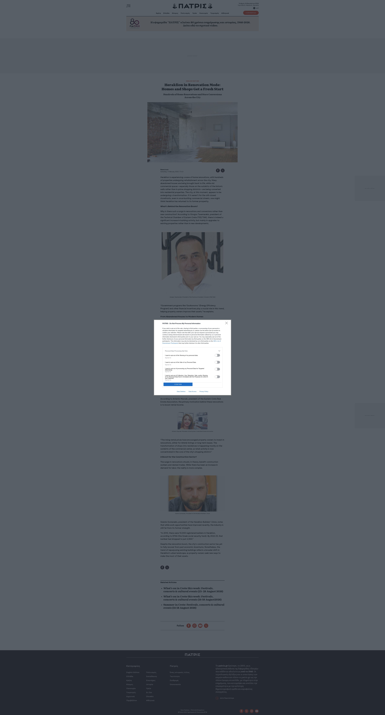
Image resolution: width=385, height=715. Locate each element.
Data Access (192, 391)
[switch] (217, 355)
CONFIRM (178, 384)
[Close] (227, 324)
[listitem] (192, 351)
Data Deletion (181, 391)
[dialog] (192, 357)
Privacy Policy (204, 391)
